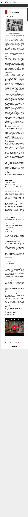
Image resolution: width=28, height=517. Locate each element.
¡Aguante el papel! (14, 12)
